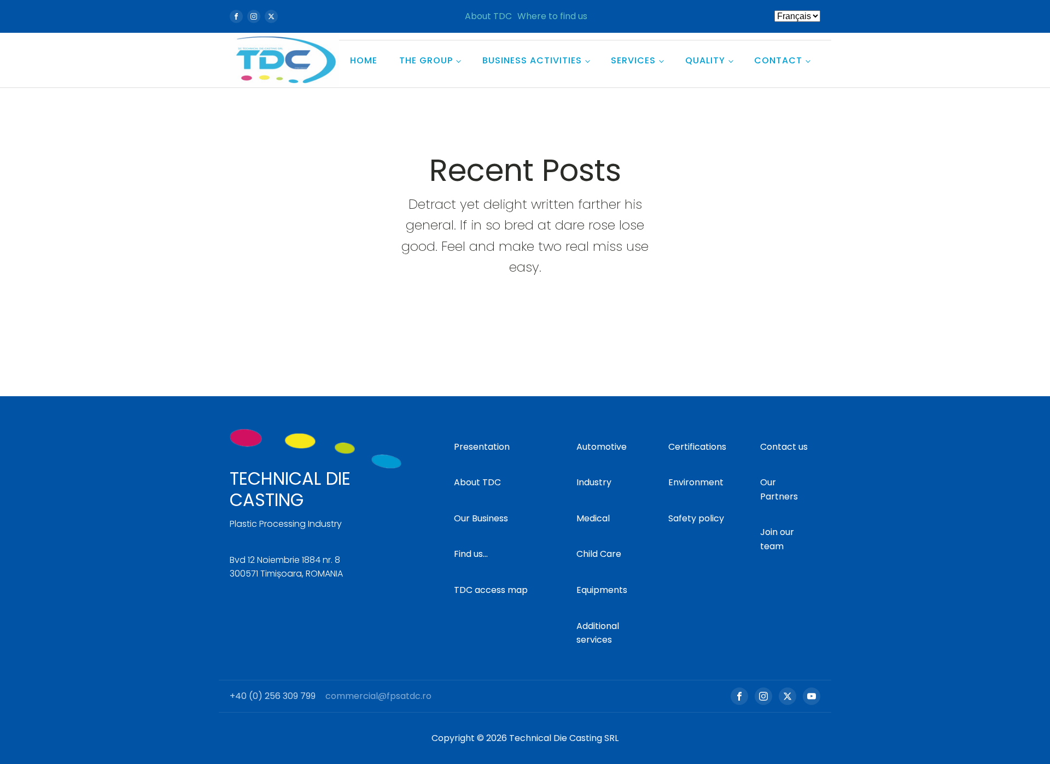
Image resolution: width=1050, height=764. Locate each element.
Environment (696, 482)
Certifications (697, 446)
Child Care (598, 554)
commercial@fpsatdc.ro (378, 696)
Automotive (601, 446)
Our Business (481, 518)
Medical (593, 518)
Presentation (482, 446)
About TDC (488, 16)
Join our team (777, 539)
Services (633, 60)
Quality (705, 60)
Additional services (597, 633)
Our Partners (779, 489)
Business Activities (532, 60)
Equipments (601, 590)
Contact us (784, 446)
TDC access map (491, 590)
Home (363, 60)
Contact (778, 60)
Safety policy (696, 518)
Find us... (471, 554)
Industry (593, 482)
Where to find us (552, 16)
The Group (426, 60)
